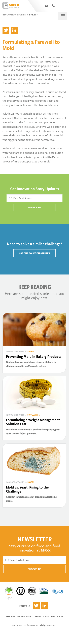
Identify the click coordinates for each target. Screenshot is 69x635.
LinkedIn (44, 605)
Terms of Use (42, 616)
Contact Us (57, 616)
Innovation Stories (14, 14)
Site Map (10, 616)
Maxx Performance (10, 6)
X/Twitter (36, 605)
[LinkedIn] (14, 30)
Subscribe (34, 207)
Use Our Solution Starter (34, 253)
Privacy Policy (24, 616)
